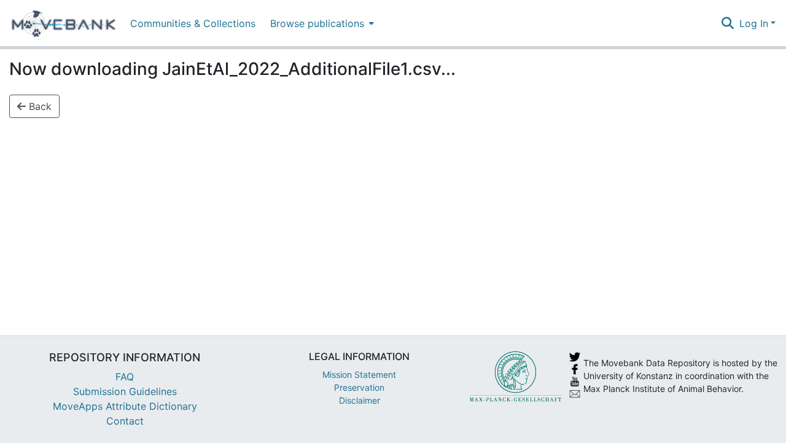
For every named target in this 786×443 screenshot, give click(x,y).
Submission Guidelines (125, 391)
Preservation (359, 387)
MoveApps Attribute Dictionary (125, 406)
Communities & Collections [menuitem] (192, 23)
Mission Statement (359, 374)
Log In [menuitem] (753, 23)
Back (39, 106)
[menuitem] (321, 23)
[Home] (63, 23)
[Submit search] (728, 23)
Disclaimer (359, 400)
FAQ (124, 376)
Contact (125, 421)
